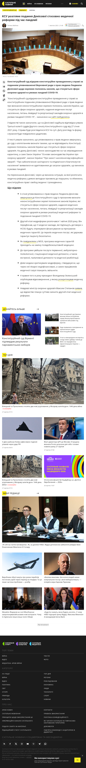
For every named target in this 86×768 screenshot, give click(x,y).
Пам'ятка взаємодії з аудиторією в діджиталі (59, 731)
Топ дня (47, 674)
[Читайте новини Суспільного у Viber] (33, 744)
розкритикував (65, 279)
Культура (6, 699)
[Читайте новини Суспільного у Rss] (4, 744)
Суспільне (30, 755)
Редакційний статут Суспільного (16, 730)
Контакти (48, 710)
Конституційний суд (9, 10)
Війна (29, 4)
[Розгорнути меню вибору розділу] (24, 3)
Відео (4, 659)
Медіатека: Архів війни (12, 663)
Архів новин (7, 710)
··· (62, 3)
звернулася (26, 197)
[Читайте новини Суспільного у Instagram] (22, 744)
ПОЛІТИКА (32, 10)
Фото (46, 659)
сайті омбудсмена (60, 117)
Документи (49, 726)
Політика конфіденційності (56, 717)
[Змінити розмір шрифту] (83, 25)
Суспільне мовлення (11, 714)
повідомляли (29, 241)
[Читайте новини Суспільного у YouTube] (28, 744)
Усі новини (38, 4)
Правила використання (54, 714)
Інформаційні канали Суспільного (17, 721)
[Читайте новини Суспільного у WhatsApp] (45, 744)
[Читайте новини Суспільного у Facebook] (10, 744)
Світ (4, 688)
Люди (46, 688)
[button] (4, 82)
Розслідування (50, 681)
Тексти (47, 656)
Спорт (46, 696)
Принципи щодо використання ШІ (17, 717)
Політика (6, 685)
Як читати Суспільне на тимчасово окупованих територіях (59, 722)
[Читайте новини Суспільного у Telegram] (39, 744)
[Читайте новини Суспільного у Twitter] (16, 744)
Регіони (49, 4)
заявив (78, 288)
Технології (48, 692)
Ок (77, 760)
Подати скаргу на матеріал (14, 726)
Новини (47, 699)
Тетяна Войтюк (12, 25)
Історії (5, 692)
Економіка (48, 685)
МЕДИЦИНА (23, 10)
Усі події (6, 674)
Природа (6, 696)
